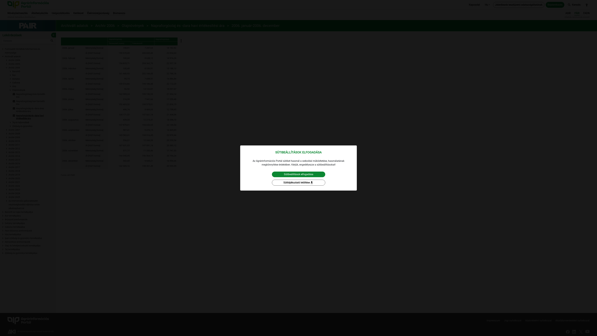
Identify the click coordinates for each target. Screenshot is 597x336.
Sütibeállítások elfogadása (298, 174)
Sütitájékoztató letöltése (298, 182)
